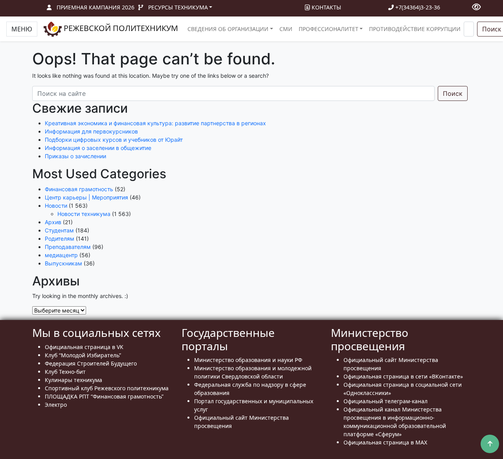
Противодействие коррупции (415, 29)
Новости (56, 205)
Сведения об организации (227, 29)
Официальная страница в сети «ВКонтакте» (403, 376)
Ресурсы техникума (178, 7)
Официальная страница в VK (84, 347)
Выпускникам (63, 263)
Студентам (59, 230)
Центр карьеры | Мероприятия (86, 197)
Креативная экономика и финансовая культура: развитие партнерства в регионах (155, 123)
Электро (56, 404)
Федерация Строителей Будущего (91, 363)
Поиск (453, 93)
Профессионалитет (328, 29)
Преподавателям (68, 246)
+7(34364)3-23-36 (417, 7)
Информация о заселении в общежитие (98, 147)
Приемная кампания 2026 (95, 7)
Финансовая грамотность (79, 189)
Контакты (325, 7)
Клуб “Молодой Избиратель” (83, 355)
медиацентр (61, 255)
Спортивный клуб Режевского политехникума (107, 388)
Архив (53, 222)
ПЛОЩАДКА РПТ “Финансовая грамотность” (104, 396)
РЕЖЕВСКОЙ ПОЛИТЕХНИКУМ (120, 28)
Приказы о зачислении (75, 156)
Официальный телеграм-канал (385, 401)
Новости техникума (83, 213)
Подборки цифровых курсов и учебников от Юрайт (114, 139)
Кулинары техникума (73, 380)
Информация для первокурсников (91, 131)
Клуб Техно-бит (65, 371)
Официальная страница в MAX (385, 442)
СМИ (285, 29)
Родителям (59, 238)
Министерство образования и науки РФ (248, 360)
